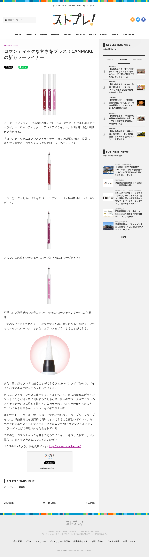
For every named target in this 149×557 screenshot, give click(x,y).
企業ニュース (129, 542)
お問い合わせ (97, 542)
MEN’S (115, 34)
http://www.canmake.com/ (65, 446)
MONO (43, 34)
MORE (124, 237)
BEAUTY (67, 34)
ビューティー (10, 487)
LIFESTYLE (31, 34)
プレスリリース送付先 (59, 542)
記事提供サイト (80, 542)
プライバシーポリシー (35, 542)
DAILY (110, 59)
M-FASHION (128, 34)
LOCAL (18, 34)
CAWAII (103, 34)
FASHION (80, 34)
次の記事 (90, 503)
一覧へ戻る (50, 503)
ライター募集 (113, 542)
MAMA (92, 34)
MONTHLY (137, 59)
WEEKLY (123, 59)
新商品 (22, 487)
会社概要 (18, 542)
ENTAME (55, 34)
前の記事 (9, 503)
